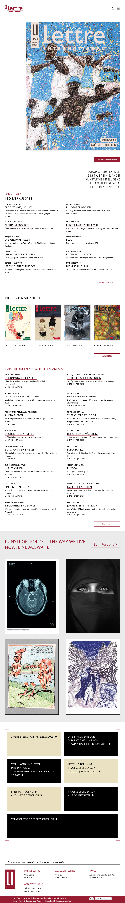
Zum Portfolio (104, 544)
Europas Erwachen (78, 207)
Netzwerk (28, 877)
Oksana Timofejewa (14, 446)
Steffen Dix (10, 484)
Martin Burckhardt (14, 222)
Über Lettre (29, 875)
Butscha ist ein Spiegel (19, 449)
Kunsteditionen (61, 877)
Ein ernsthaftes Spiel (18, 487)
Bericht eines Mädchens (82, 433)
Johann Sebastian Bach (82, 505)
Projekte (58, 875)
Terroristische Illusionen (84, 378)
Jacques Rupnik (73, 204)
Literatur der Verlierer (20, 254)
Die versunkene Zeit (17, 239)
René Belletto (73, 502)
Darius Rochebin (29, 412)
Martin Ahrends (73, 236)
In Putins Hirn (14, 468)
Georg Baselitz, (74, 484)
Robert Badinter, (13, 412)
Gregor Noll (73, 393)
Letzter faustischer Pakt (82, 225)
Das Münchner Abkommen (22, 396)
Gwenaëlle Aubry (74, 251)
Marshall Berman (75, 412)
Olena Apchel (73, 430)
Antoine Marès (12, 393)
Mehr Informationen (103, 899)
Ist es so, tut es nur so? (20, 266)
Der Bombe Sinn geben (81, 396)
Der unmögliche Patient (21, 378)
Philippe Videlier (75, 446)
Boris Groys (10, 430)
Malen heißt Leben (79, 487)
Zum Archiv (107, 523)
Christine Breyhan (90, 484)
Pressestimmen (95, 877)
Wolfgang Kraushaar (96, 374)
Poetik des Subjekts (78, 254)
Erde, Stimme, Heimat (18, 207)
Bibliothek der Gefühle (20, 505)
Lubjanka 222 (75, 449)
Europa (72, 468)
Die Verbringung (77, 266)
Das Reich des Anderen (19, 433)
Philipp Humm (72, 222)
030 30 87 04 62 (35, 888)
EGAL (69, 239)
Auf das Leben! (14, 415)
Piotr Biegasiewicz (13, 204)
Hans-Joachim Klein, (76, 374)
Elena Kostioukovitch (15, 465)
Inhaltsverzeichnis (107, 282)
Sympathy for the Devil (82, 415)
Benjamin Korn (12, 236)
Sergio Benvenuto (13, 263)
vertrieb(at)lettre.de (32, 891)
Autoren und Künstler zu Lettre (102, 875)
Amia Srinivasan (12, 374)
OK (91, 899)
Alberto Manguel (75, 465)
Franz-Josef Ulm (73, 263)
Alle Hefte (107, 355)
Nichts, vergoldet (17, 225)
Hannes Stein (11, 251)
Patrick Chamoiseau (14, 502)
